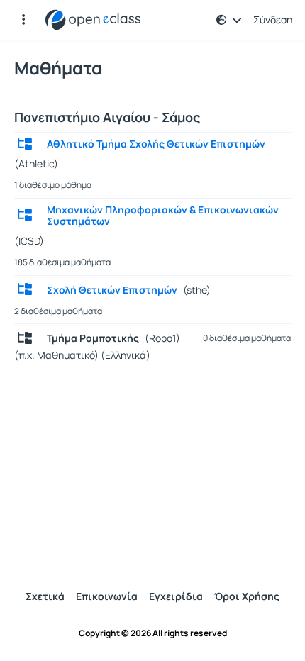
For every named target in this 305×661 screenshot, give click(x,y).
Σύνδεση (272, 20)
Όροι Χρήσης (246, 596)
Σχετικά (45, 596)
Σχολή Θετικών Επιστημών (112, 290)
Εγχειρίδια (176, 596)
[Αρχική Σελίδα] (93, 20)
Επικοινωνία (107, 596)
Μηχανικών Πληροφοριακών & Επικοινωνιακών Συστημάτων (163, 215)
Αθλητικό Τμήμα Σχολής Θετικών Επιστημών (156, 144)
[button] (23, 19)
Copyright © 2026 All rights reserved (153, 633)
